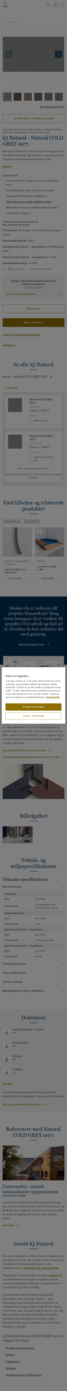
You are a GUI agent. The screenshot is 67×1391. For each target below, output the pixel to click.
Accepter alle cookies (33, 707)
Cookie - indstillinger (33, 716)
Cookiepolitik (53, 697)
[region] (33, 695)
